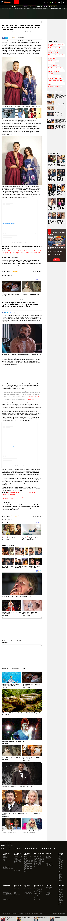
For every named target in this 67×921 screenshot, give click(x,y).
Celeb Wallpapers (17, 891)
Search (56, 259)
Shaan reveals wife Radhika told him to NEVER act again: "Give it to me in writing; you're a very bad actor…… (60, 121)
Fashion (6, 252)
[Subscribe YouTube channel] (55, 3)
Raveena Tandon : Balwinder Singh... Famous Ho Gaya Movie (56, 71)
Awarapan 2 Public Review (27, 859)
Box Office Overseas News (7, 894)
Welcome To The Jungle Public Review (28, 862)
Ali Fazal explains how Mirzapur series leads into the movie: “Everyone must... (51, 164)
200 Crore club (60, 867)
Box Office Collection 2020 (60, 880)
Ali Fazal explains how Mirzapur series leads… (7, 556)
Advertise (8, 913)
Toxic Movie (5, 857)
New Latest (27, 886)
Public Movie (27, 854)
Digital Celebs (21, 250)
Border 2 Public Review (28, 869)
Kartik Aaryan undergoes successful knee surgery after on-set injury (51, 207)
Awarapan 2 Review (17, 861)
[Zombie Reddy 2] (8, 113)
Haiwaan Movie (5, 865)
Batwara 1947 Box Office (38, 864)
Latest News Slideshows (7, 895)
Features (10, 252)
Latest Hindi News (49, 887)
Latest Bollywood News (53, 60)
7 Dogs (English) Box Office (39, 855)
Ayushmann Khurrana (49, 865)
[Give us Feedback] (59, 2)
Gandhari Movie (5, 860)
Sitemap (47, 894)
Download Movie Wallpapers (60, 908)
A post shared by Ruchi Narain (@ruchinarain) (19, 465)
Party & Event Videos (27, 892)
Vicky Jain (50, 86)
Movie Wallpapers (17, 894)
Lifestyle (35, 252)
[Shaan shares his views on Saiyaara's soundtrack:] (50, 104)
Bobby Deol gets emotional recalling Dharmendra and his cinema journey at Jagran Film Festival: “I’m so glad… (60, 108)
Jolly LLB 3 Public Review (28, 872)
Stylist (21, 253)
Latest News (56, 153)
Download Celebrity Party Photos (60, 896)
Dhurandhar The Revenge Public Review (28, 866)
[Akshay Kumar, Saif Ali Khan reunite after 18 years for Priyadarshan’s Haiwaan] (56, 241)
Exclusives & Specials (28, 893)
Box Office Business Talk (7, 893)
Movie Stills (16, 892)
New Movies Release (12, 261)
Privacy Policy (14, 913)
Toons (15, 895)
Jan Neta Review (17, 870)
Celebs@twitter (48, 889)
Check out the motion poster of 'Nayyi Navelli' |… (39, 895)
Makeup (6, 253)
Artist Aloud (48, 892)
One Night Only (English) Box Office (39, 857)
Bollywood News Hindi (23, 261)
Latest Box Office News (7, 891)
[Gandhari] (34, 113)
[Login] (64, 2)
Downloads (61, 886)
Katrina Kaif (48, 856)
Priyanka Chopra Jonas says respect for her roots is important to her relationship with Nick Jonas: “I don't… (60, 127)
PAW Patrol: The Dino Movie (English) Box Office (56, 55)
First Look (16, 893)
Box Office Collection (60, 857)
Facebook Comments (7, 275)
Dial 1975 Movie (5, 856)
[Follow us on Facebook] (47, 2)
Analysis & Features (60, 859)
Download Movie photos (60, 894)
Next (40, 113)
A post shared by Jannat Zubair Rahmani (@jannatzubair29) (19, 242)
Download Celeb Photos (60, 889)
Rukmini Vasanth (58, 78)
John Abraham (48, 864)
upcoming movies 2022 (20, 508)
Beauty (6, 250)
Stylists (24, 253)
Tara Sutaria (48, 866)
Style (18, 253)
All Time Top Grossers (60, 861)
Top (48, 853)
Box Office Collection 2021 (60, 877)
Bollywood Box (61, 854)
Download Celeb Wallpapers (60, 891)
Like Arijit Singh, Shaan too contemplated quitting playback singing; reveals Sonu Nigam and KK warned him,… (60, 114)
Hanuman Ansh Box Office (38, 869)
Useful (48, 885)
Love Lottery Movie (6, 866)
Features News (51, 63)
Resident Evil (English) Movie (8, 868)
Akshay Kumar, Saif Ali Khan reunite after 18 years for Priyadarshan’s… (56, 248)
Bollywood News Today (7, 508)
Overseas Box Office (60, 863)
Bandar (13, 497)
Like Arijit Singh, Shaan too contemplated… (7, 567)
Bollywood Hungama (4, 8)
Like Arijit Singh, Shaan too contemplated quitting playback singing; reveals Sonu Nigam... (60, 179)
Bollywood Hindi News (6, 899)
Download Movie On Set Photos (60, 905)
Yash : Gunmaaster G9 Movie (54, 76)
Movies (3, 845)
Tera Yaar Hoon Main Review (17, 867)
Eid (30, 250)
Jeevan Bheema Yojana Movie (7, 859)
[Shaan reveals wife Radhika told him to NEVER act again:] (50, 122)
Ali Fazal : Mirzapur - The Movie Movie (55, 83)
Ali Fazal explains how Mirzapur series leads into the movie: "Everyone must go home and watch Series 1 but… (60, 96)
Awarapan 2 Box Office (38, 863)
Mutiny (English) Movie (53, 52)
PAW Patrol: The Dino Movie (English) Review (18, 857)
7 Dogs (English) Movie (53, 50)
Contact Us (27, 913)
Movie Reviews (5, 898)
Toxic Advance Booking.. (53, 65)
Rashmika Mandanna (49, 862)
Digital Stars (26, 250)
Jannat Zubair (20, 252)
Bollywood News (14, 260)
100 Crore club (60, 865)
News (10, 8)
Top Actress (60, 869)
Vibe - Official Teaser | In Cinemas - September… (38, 891)
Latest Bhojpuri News (49, 888)
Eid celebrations (34, 250)
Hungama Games (49, 893)
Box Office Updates (6, 892)
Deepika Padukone (49, 858)
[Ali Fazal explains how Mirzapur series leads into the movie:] (50, 97)
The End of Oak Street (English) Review (18, 860)
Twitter (11, 498)
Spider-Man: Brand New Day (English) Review (18, 865)
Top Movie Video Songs (28, 888)
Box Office (39, 853)
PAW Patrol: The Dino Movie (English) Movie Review (56, 45)
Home (3, 913)
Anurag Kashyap (8, 497)
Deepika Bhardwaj (24, 497)
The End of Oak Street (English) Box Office (38, 866)
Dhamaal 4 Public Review (28, 860)
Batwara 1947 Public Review (27, 857)
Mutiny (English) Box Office (39, 858)
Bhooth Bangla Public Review (28, 864)
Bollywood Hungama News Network (10, 34)
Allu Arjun (47, 859)
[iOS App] (64, 913)
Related (50, 153)
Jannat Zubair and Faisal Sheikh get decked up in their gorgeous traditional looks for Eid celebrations (30, 8)
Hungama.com (48, 891)
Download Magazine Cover (60, 902)
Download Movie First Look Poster (60, 899)
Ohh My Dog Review (17, 862)
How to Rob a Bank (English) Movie (7, 862)
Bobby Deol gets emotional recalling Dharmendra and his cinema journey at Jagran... (52, 179)
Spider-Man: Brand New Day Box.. (55, 67)
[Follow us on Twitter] (52, 2)
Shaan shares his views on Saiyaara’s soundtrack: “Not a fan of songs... (61, 164)
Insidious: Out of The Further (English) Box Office (39, 860)
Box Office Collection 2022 (60, 874)
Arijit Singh (50, 73)
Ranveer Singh (48, 857)
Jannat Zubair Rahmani (28, 252)
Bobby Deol (18, 497)
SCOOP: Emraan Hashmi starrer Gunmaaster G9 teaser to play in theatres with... (51, 193)
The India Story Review (18, 869)
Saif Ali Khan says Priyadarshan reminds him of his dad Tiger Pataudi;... (52, 221)
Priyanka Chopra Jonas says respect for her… (35, 567)
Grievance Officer (35, 913)
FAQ (41, 913)
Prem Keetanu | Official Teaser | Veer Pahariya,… (38, 899)
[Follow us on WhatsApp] (50, 3)
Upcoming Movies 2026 (22, 263)
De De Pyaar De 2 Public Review (28, 871)
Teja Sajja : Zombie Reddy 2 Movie (55, 80)
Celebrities (10, 845)
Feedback (21, 913)
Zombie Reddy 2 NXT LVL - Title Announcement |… (38, 889)
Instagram (15, 252)
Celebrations (11, 250)
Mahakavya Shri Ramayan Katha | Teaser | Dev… (38, 893)
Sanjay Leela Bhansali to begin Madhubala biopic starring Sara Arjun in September (61, 221)
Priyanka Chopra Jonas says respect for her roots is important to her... (60, 207)
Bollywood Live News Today (8, 263)
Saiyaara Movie (58, 86)
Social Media (14, 253)
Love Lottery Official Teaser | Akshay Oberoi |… (39, 897)
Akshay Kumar (48, 855)
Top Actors (60, 868)
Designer (16, 250)
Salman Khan (48, 863)
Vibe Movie (5, 867)
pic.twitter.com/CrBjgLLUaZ (32, 396)
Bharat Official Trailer (49, 898)
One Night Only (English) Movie (54, 47)
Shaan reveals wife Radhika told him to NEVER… (21, 567)
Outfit (10, 253)
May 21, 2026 (31, 399)
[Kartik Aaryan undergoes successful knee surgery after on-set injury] (52, 201)
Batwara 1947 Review (17, 858)
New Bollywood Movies (24, 260)
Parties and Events (17, 888)
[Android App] (62, 913)
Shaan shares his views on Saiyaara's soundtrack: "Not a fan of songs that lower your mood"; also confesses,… (60, 103)
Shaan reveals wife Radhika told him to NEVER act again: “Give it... (61, 193)
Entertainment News (34, 261)
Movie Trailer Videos (27, 891)
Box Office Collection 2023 (60, 871)
